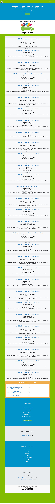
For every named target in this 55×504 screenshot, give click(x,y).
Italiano (29, 487)
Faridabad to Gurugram (15, 395)
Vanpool (27, 455)
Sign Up (50, 1)
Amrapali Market (21, 477)
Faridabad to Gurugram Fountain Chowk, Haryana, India (27, 74)
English (23, 487)
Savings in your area (27, 420)
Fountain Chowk (25, 435)
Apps (36, 486)
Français (26, 487)
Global (27, 451)
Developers (33, 486)
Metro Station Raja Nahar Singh (25, 479)
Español (32, 487)
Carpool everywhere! (27, 457)
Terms (21, 486)
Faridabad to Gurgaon (15, 390)
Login (53, 1)
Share (29, 486)
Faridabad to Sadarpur (15, 391)
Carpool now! (27, 453)
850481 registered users (27, 8)
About (24, 486)
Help (19, 486)
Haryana (27, 461)
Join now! (27, 13)
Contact (27, 486)
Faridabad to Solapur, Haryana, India (27, 186)
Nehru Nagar (25, 475)
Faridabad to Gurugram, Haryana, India (27, 39)
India (42, 6)
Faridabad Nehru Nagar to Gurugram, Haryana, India (27, 233)
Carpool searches (27, 449)
